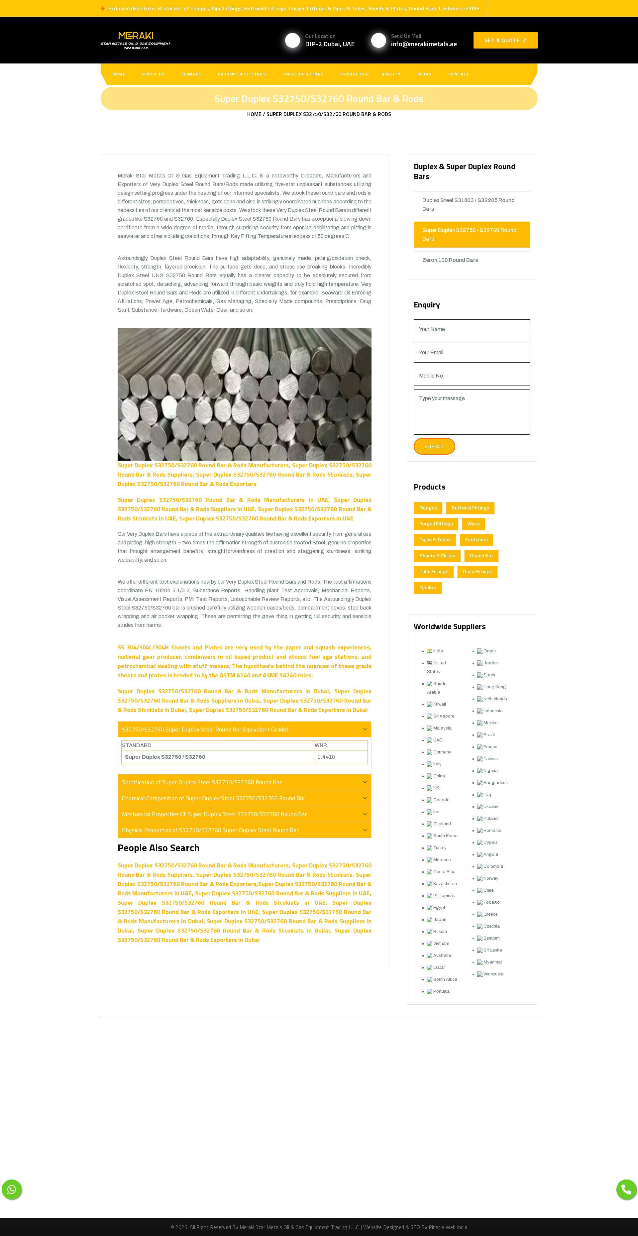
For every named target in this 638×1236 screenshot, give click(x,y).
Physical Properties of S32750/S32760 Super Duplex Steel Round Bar (210, 830)
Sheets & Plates (437, 555)
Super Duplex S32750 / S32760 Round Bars (469, 234)
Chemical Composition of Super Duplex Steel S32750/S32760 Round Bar (213, 798)
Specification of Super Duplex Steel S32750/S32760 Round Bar (202, 782)
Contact (459, 74)
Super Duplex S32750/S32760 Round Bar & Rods (328, 114)
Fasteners (476, 539)
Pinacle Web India (448, 1227)
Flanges (191, 74)
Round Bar (481, 555)
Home (119, 74)
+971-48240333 (446, 1143)
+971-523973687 (447, 1108)
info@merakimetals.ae (424, 44)
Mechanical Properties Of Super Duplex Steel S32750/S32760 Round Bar (214, 814)
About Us (153, 74)
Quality (391, 74)
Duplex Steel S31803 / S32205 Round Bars (468, 204)
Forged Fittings (303, 74)
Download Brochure (140, 1199)
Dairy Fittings (477, 571)
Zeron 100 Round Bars (450, 260)
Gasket (427, 587)
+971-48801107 (446, 1125)
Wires (474, 523)
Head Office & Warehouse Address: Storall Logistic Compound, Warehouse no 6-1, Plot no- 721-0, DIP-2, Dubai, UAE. (467, 1205)
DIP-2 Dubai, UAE (330, 44)
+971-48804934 (446, 1161)
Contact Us (258, 1185)
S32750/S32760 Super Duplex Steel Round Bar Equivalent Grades (205, 729)
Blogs (424, 74)
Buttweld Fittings (242, 74)
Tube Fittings (433, 571)
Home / (256, 114)
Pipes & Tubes (435, 539)
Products (352, 74)
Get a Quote (502, 40)
